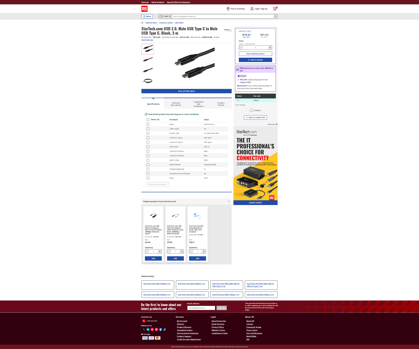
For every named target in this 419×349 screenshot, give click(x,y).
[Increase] (270, 48)
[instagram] (156, 329)
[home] (142, 22)
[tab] (152, 103)
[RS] (144, 9)
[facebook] (160, 329)
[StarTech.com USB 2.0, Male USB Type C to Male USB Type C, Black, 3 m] (193, 65)
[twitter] (144, 329)
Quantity (149, 247)
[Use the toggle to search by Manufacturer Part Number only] (170, 16)
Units (241, 41)
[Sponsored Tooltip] (277, 124)
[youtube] (152, 329)
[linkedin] (148, 329)
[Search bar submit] (275, 16)
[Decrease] (241, 48)
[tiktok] (164, 329)
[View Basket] (275, 8)
